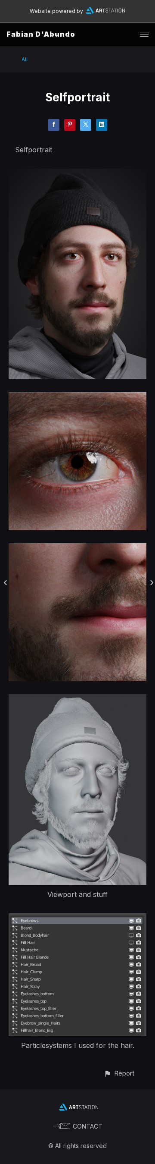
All (25, 59)
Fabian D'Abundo (40, 34)
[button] (119, 1073)
